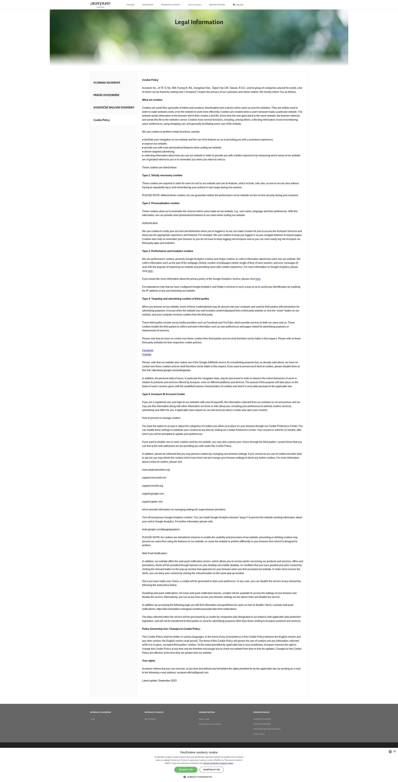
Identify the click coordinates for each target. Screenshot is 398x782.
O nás (92, 719)
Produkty (130, 5)
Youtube (146, 354)
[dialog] (199, 765)
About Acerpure (194, 5)
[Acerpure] (100, 4)
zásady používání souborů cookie (218, 763)
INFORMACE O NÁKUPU (170, 5)
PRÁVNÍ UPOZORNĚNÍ (106, 95)
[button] (199, 776)
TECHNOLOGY (147, 5)
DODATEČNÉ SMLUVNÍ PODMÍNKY (113, 107)
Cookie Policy (258, 734)
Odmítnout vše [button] (211, 769)
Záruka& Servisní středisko (210, 724)
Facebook (147, 350)
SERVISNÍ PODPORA (217, 5)
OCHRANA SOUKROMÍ (106, 82)
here (150, 271)
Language (239, 5)
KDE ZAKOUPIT (151, 719)
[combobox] (390, 751)
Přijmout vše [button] (186, 769)
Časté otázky (204, 719)
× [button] (394, 751)
